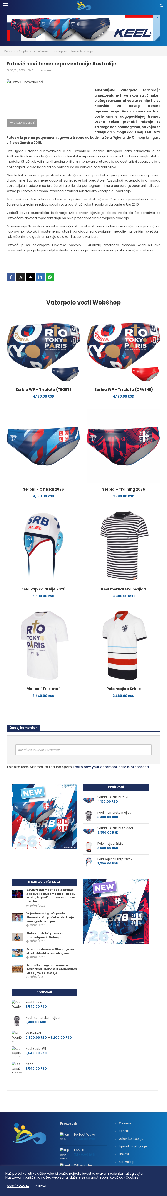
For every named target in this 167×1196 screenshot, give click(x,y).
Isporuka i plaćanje (133, 1146)
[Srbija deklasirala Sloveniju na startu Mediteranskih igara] (17, 953)
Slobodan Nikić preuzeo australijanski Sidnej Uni (45, 935)
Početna (10, 51)
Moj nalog (126, 1162)
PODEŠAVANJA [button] (18, 1186)
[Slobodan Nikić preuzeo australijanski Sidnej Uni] (17, 937)
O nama (125, 1123)
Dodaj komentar (43, 70)
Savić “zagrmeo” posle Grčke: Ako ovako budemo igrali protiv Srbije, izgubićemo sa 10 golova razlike (50, 895)
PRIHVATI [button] (41, 1186)
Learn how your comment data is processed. (111, 766)
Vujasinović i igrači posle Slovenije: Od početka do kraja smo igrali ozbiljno (50, 917)
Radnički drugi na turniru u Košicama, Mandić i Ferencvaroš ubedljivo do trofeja (51, 969)
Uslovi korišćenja (131, 1138)
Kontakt (125, 1131)
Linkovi (124, 1154)
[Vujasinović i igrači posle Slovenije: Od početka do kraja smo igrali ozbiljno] (17, 917)
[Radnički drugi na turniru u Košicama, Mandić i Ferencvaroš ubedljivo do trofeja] (17, 969)
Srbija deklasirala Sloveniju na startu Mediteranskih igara (50, 951)
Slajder (24, 51)
